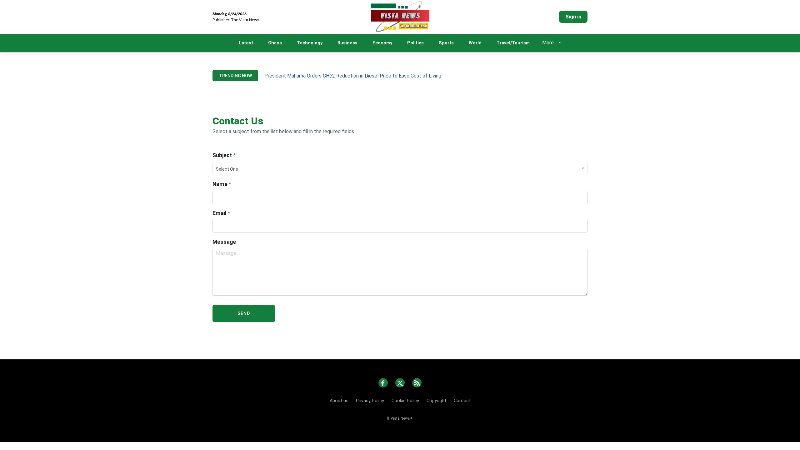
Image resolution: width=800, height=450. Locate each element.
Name (221, 184)
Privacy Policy (370, 400)
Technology (309, 43)
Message (224, 242)
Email (221, 213)
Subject (224, 155)
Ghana (275, 43)
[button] (559, 43)
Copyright (436, 400)
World (475, 43)
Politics (415, 43)
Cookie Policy (405, 400)
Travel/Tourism (513, 43)
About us (339, 400)
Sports (446, 43)
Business (348, 43)
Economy (382, 43)
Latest (246, 43)
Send (244, 313)
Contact (462, 400)
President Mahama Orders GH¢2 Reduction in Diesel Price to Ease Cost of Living (352, 76)
